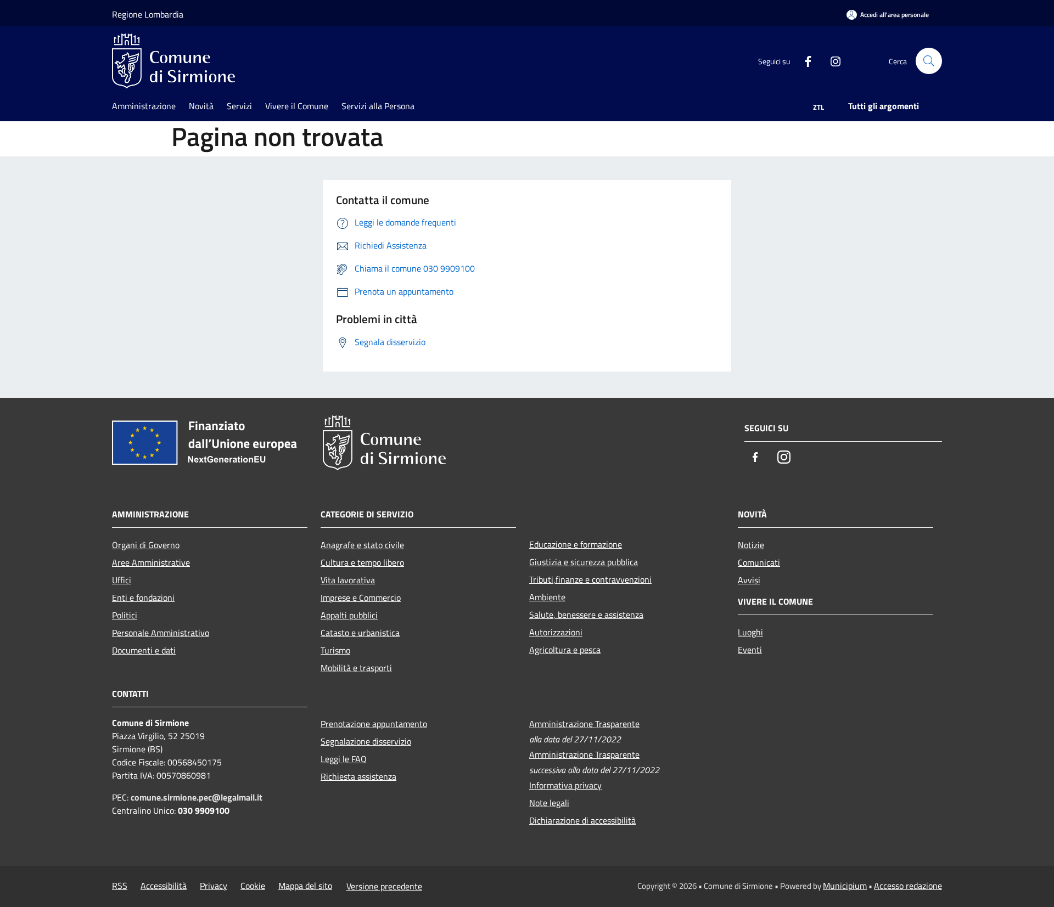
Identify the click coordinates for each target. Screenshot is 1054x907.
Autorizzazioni (555, 632)
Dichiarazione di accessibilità (582, 820)
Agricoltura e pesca (565, 649)
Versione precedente (384, 886)
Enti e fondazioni (143, 597)
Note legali (549, 802)
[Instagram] (831, 60)
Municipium (845, 885)
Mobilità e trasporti (356, 667)
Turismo (335, 650)
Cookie (252, 885)
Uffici (121, 580)
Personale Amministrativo (160, 632)
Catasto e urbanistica (360, 632)
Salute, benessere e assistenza (586, 614)
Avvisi (749, 580)
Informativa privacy (565, 785)
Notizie (751, 544)
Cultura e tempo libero (362, 562)
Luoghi (750, 632)
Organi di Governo (146, 544)
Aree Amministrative (151, 562)
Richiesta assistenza (358, 776)
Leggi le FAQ (344, 758)
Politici (124, 615)
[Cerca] (929, 61)
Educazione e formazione (575, 544)
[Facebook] (804, 60)
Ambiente (547, 597)
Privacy (213, 885)
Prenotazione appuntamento (374, 723)
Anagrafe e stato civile (362, 544)
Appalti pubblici (349, 615)
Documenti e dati (144, 650)
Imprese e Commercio (361, 597)
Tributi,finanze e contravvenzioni (590, 579)
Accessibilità (164, 885)
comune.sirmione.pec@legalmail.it (196, 797)
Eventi (750, 649)
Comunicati (759, 562)
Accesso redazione (908, 885)
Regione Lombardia (147, 14)
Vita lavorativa (348, 580)
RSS (119, 885)
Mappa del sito (305, 885)
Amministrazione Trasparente (584, 723)
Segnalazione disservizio (366, 741)
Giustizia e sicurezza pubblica (583, 561)
